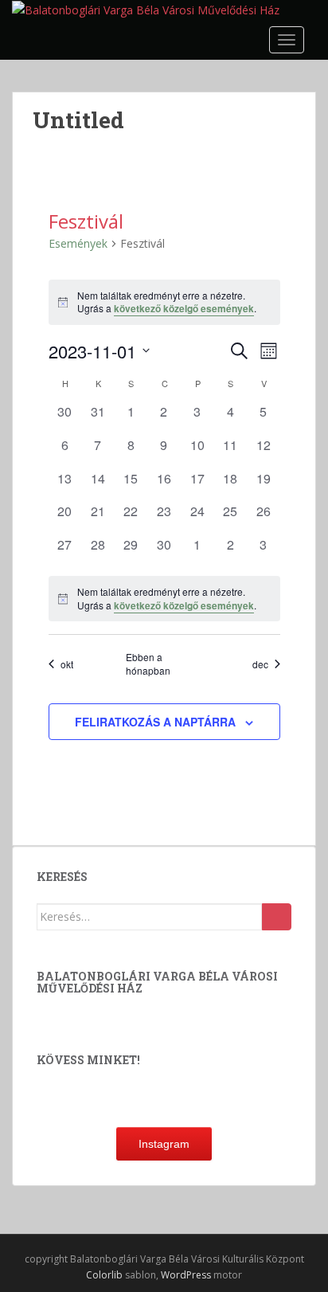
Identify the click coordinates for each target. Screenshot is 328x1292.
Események (78, 243)
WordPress (186, 1275)
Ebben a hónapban (148, 664)
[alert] (164, 302)
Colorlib (104, 1275)
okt (67, 664)
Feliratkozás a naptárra (155, 722)
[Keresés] (276, 916)
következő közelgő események (184, 308)
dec (260, 664)
